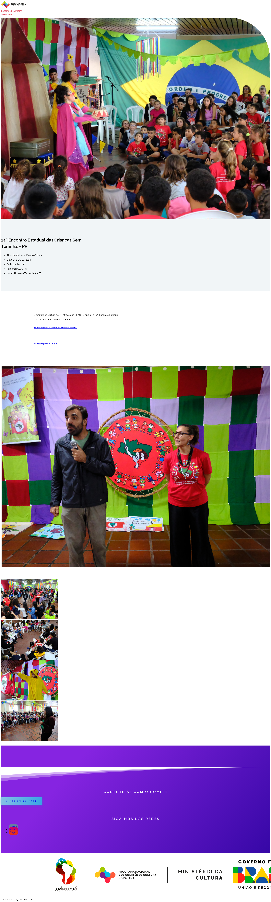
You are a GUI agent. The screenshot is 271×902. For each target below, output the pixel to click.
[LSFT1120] (29, 659)
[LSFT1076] (29, 699)
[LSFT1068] (29, 740)
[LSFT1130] (29, 618)
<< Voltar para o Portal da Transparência (55, 327)
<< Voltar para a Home (45, 343)
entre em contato (21, 801)
